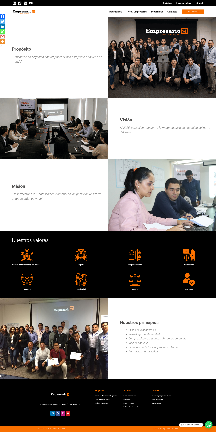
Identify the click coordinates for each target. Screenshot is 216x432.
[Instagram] (25, 3)
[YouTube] (31, 3)
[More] (2, 41)
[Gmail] (2, 36)
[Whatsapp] (2, 31)
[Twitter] (2, 21)
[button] (193, 11)
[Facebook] (20, 3)
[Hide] (1, 46)
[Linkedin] (14, 3)
